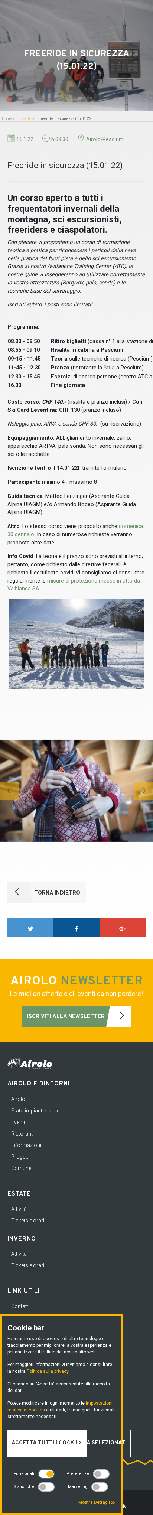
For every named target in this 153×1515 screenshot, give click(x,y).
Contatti (20, 1306)
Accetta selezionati (96, 1443)
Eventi (25, 119)
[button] (9, 791)
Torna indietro (56, 893)
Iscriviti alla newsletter (66, 1016)
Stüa (109, 368)
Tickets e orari (27, 1221)
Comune (21, 1168)
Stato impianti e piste (35, 1111)
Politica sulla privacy (47, 1371)
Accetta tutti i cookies (47, 1443)
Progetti (20, 1157)
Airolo (18, 1099)
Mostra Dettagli (94, 1502)
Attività (19, 1209)
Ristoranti (22, 1134)
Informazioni (26, 1145)
